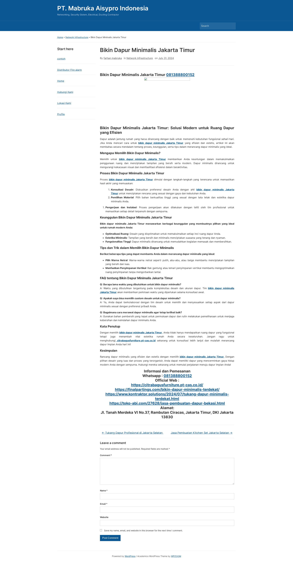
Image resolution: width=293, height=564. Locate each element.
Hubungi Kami (65, 92)
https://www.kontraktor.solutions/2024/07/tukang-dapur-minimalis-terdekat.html (167, 396)
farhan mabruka (113, 58)
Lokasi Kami (64, 103)
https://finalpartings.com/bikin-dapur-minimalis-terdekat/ (167, 389)
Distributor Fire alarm (69, 69)
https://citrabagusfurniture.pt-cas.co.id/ (167, 385)
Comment (106, 455)
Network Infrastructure (76, 37)
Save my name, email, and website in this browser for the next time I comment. (143, 530)
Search (232, 26)
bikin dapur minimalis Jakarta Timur (160, 142)
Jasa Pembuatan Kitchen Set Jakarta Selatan (201, 432)
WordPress (130, 556)
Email (103, 504)
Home (60, 37)
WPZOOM (176, 556)
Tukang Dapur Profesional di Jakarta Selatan (132, 432)
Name (104, 490)
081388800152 (180, 74)
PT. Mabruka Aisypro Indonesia (102, 8)
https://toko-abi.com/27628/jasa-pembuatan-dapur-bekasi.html (167, 403)
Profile (61, 114)
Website (104, 517)
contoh (61, 58)
